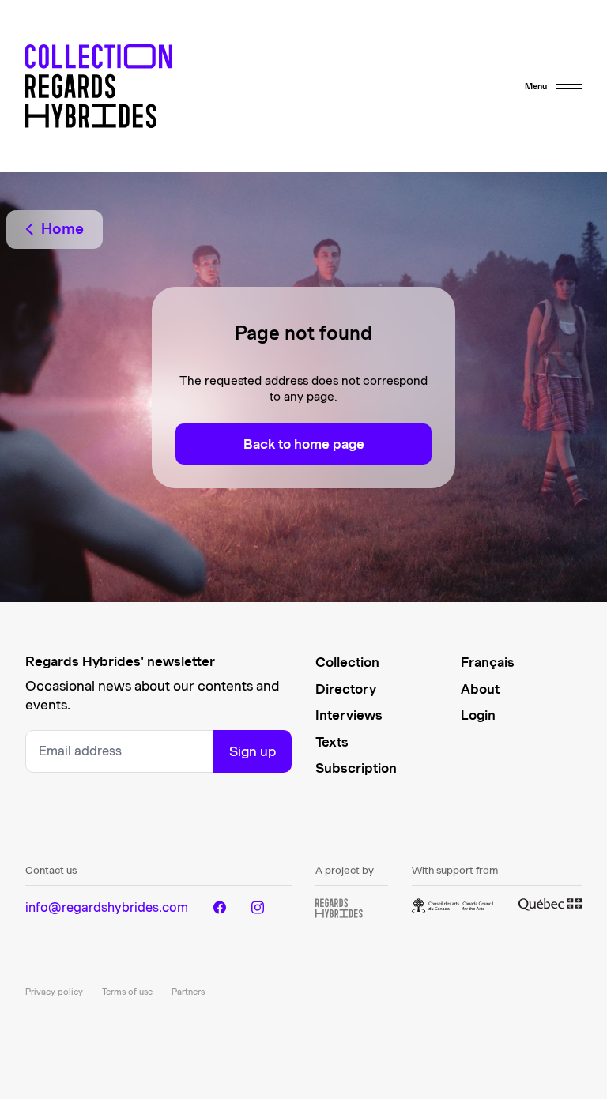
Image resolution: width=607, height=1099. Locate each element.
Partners (188, 991)
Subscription (356, 768)
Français (488, 662)
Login (478, 715)
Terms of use (127, 991)
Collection (347, 662)
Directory (345, 689)
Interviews (349, 715)
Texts (332, 742)
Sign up (252, 751)
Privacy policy (54, 991)
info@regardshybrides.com (106, 907)
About (480, 689)
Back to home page (303, 444)
